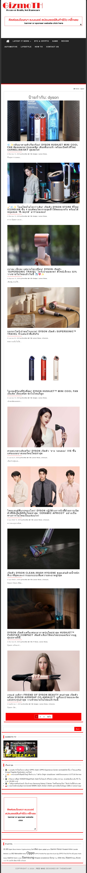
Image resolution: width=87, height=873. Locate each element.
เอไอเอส (23, 860)
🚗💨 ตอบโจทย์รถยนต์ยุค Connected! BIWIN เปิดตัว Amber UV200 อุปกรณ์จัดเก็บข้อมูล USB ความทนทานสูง (43, 786)
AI (4, 849)
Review (65, 41)
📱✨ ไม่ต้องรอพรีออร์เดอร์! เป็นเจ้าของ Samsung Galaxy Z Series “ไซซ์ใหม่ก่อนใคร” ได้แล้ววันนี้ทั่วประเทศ (43, 783)
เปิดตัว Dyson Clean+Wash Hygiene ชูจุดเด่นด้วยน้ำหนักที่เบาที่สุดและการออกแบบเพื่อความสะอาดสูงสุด (43, 574)
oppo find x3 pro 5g (52, 853)
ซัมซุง (74, 858)
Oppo (31, 852)
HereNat (25, 154)
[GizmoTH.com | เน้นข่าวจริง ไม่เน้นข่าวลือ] (7, 40)
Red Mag (40, 868)
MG (12, 853)
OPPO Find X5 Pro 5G (66, 853)
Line (10, 853)
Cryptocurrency (26, 849)
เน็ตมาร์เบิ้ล (17, 860)
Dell (32, 849)
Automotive (11, 47)
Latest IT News (21, 41)
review (20, 858)
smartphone (45, 858)
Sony (52, 857)
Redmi (15, 858)
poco (75, 853)
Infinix (70, 849)
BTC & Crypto (41, 41)
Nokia (24, 853)
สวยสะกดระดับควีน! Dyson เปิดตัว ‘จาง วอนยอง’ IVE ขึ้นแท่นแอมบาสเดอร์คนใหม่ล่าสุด (41, 452)
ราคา (4, 860)
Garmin (53, 849)
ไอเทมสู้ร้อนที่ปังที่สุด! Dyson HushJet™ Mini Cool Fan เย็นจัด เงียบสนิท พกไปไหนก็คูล (42, 392)
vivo (60, 857)
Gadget (35, 154)
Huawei (65, 849)
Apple (10, 849)
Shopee (37, 858)
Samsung (28, 857)
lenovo (5, 853)
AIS (7, 849)
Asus (14, 849)
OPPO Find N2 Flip (40, 853)
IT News (35, 642)
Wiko (63, 858)
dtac (36, 848)
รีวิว (8, 860)
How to (39, 47)
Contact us (52, 47)
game (48, 849)
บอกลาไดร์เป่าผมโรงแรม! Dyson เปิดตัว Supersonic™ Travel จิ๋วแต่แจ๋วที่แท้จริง (41, 332)
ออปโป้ (11, 860)
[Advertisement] (43, 67)
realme (10, 857)
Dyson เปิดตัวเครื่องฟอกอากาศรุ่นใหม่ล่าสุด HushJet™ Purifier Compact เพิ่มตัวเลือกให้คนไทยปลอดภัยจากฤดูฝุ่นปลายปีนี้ (41, 635)
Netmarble (18, 853)
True (56, 858)
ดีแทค (78, 858)
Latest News (43, 154)
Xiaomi (69, 857)
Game (55, 41)
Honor (59, 849)
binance (18, 849)
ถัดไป (49, 717)
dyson (40, 849)
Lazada (75, 849)
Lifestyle (26, 47)
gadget (44, 849)
